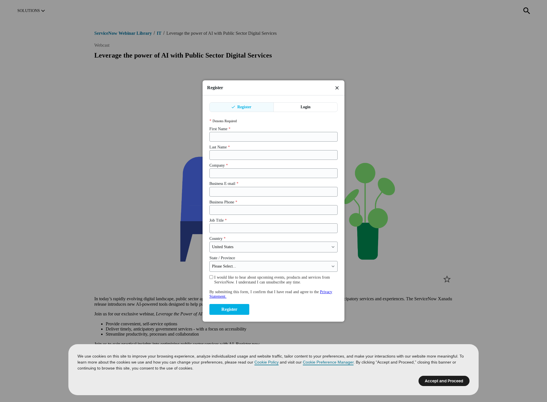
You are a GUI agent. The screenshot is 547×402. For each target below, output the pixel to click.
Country (217, 238)
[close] (337, 88)
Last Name (219, 147)
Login (306, 107)
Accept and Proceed (444, 380)
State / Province (222, 258)
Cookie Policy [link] (266, 362)
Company (218, 165)
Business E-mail (223, 183)
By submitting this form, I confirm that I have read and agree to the (270, 294)
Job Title (218, 220)
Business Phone (223, 202)
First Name (219, 129)
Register (243, 107)
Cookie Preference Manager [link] (328, 362)
